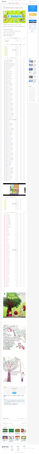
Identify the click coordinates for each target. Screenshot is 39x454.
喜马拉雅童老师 (5, 395)
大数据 (29, 93)
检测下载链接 (32, 20)
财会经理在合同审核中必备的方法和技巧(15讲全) (34, 81)
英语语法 (30, 101)
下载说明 (18, 449)
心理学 (35, 93)
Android (32, 87)
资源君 (5, 418)
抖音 (33, 94)
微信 (33, 93)
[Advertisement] (14, 411)
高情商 (33, 101)
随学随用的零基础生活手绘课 (34, 61)
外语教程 (7, 6)
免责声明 (18, 450)
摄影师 (29, 95)
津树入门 (9, 395)
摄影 (35, 94)
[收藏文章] (20, 418)
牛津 (11, 395)
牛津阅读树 (14, 395)
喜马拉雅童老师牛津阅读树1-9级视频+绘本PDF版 (12, 404)
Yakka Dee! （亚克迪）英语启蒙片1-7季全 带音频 (5, 440)
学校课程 (9, 6)
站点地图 (12, 449)
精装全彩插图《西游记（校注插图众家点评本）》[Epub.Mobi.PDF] (8, 423)
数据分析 (32, 95)
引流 (31, 93)
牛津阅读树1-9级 (18, 395)
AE (29, 87)
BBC (34, 87)
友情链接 (12, 450)
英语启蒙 (22, 395)
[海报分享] (25, 418)
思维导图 (30, 94)
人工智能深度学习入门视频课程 (34, 69)
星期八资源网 (5, 404)
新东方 (34, 95)
